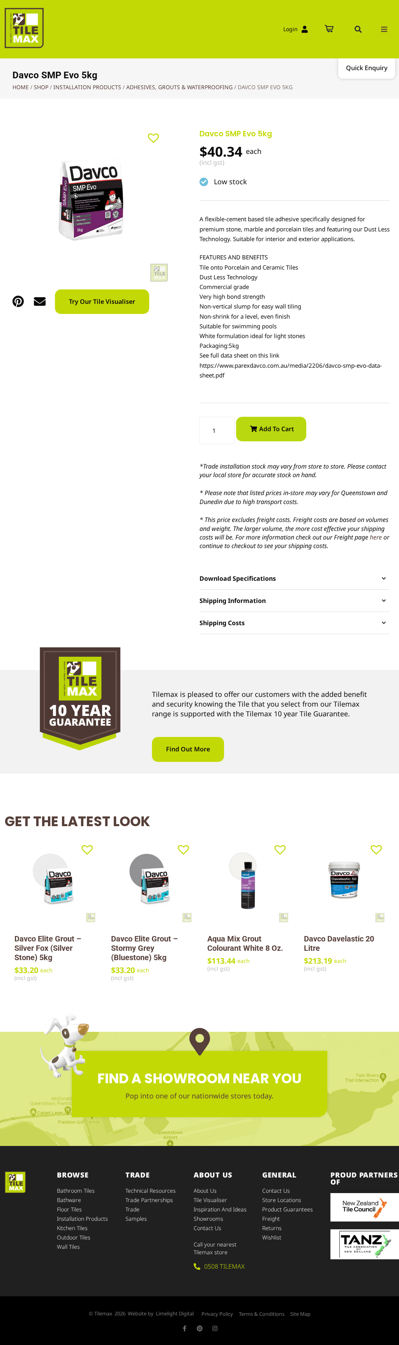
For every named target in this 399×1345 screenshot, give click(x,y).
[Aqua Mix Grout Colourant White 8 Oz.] (247, 882)
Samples (136, 1218)
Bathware (69, 1200)
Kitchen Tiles (72, 1228)
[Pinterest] (200, 1328)
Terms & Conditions (261, 1313)
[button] (358, 29)
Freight (271, 1218)
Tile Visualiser (210, 1200)
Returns (272, 1228)
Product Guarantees (287, 1209)
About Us (205, 1190)
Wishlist (271, 1237)
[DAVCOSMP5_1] (88, 202)
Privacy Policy (217, 1313)
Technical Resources (150, 1190)
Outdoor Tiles (73, 1237)
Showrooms (208, 1218)
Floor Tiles (69, 1209)
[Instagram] (215, 1328)
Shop (41, 87)
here (376, 537)
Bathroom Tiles (76, 1190)
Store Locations (281, 1200)
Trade (132, 1209)
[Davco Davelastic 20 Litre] (344, 882)
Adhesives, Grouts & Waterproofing (179, 87)
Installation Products (87, 87)
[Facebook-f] (184, 1328)
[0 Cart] (329, 29)
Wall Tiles (68, 1246)
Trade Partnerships (149, 1200)
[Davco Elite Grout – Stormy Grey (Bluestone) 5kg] (151, 882)
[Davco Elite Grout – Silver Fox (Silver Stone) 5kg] (54, 882)
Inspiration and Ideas (220, 1209)
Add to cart (276, 429)
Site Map (300, 1313)
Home (20, 87)
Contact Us (207, 1228)
